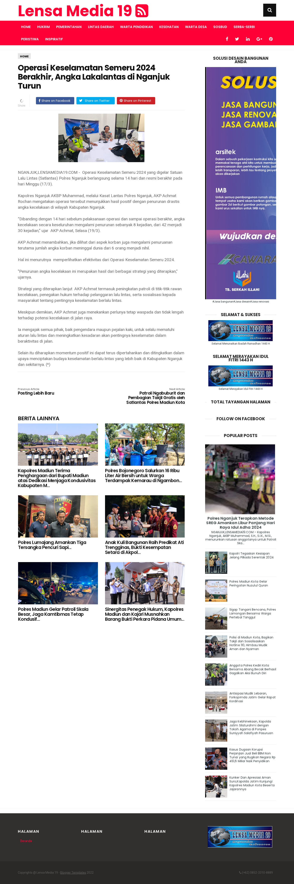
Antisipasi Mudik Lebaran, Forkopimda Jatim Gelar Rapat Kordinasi (252, 697)
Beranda (26, 841)
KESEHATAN (169, 27)
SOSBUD (220, 27)
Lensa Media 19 (76, 11)
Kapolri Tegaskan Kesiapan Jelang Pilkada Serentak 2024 (251, 555)
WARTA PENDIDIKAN (136, 27)
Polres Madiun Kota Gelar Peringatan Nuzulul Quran (248, 583)
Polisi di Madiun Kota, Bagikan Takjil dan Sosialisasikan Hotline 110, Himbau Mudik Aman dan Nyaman (251, 643)
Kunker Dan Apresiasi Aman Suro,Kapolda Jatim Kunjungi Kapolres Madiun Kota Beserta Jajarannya (252, 783)
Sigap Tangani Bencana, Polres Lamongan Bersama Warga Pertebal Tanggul (252, 613)
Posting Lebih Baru (36, 391)
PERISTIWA (30, 39)
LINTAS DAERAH (101, 27)
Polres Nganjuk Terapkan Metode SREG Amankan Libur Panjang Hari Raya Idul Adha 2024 (240, 523)
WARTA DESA (196, 27)
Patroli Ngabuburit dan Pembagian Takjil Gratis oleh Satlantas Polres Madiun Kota (155, 396)
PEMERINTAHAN (69, 27)
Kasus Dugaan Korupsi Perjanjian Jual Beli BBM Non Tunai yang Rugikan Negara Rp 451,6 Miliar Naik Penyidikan (252, 755)
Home (26, 27)
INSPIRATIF (54, 39)
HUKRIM (43, 27)
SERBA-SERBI (244, 27)
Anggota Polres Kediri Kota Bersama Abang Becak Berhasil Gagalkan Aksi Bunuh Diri (252, 669)
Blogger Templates (73, 872)
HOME (24, 56)
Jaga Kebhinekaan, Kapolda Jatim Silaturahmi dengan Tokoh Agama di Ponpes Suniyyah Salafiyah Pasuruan (251, 727)
